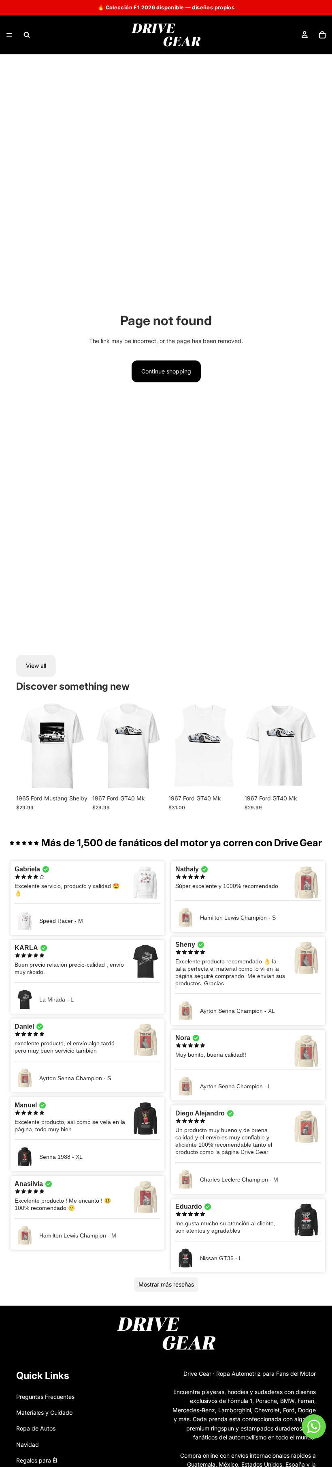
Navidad (27, 1444)
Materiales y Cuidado (44, 1412)
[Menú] (9, 35)
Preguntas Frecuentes (45, 1396)
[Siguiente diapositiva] (78, 746)
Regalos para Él (36, 1460)
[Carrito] (322, 35)
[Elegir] (75, 778)
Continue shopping (166, 371)
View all (36, 665)
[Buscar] (27, 35)
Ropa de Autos (35, 1428)
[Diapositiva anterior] (25, 746)
